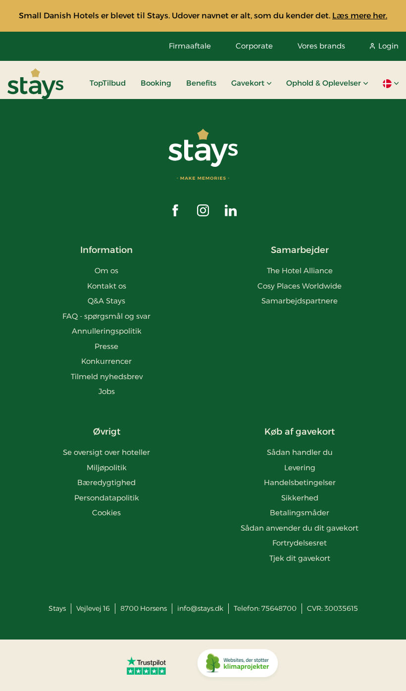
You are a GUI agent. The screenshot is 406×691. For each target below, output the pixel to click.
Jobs (107, 391)
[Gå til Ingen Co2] (237, 665)
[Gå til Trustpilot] (146, 665)
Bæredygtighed (106, 482)
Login (388, 45)
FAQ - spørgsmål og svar (106, 316)
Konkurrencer (106, 361)
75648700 (279, 608)
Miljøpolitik (107, 467)
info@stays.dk (200, 608)
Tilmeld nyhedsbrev (107, 376)
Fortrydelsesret (299, 542)
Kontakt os (106, 286)
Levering (299, 467)
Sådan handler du (300, 452)
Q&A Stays (106, 300)
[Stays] (35, 83)
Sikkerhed (299, 497)
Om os (106, 270)
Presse (106, 346)
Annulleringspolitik (107, 331)
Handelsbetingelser (300, 482)
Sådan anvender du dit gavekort (299, 528)
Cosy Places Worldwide (299, 286)
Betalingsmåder (299, 512)
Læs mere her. (359, 15)
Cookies (106, 512)
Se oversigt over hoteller (106, 452)
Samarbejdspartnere (299, 300)
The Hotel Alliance (300, 270)
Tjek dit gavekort (299, 558)
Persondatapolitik (106, 497)
